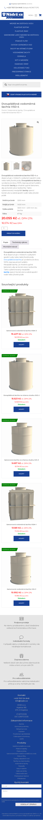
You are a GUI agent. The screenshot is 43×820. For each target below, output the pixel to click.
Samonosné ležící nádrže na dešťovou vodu (21, 36)
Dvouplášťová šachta (12, 260)
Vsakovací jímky (21, 64)
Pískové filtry (21, 41)
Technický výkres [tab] (19, 242)
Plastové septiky (21, 27)
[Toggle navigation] (32, 15)
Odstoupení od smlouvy (21, 736)
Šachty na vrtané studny (21, 49)
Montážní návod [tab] (10, 247)
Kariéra (21, 724)
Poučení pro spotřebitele (21, 734)
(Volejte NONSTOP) (22, 8)
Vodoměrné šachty (21, 52)
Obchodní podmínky (22, 726)
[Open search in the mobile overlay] (21, 84)
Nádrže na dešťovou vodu (21, 23)
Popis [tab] (5, 242)
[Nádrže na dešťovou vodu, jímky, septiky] (12, 15)
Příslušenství (21, 75)
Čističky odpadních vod (21, 45)
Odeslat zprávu (28, 804)
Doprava (21, 731)
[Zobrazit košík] (40, 16)
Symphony (37, 815)
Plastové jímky (21, 31)
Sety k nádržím (21, 60)
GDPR (22, 739)
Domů (4, 110)
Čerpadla (21, 56)
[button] (38, 122)
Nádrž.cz (16, 813)
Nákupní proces (21, 729)
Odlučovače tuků (21, 68)
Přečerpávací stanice (21, 72)
